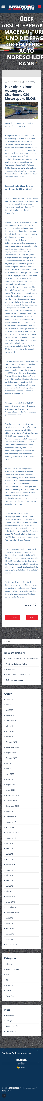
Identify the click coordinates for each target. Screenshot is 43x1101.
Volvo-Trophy (30, 82)
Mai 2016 (9, 854)
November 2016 (12, 832)
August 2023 (11, 753)
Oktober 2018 (11, 800)
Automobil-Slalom (13, 969)
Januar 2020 (10, 790)
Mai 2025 (9, 710)
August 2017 (11, 822)
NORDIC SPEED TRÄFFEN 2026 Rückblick (22, 658)
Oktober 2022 (11, 758)
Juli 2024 (9, 726)
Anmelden (10, 1015)
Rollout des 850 (12, 669)
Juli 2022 (9, 763)
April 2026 (10, 705)
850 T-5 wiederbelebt (14, 680)
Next (31, 617)
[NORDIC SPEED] (21, 6)
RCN (7, 980)
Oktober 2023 (11, 742)
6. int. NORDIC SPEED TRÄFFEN (18, 674)
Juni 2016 (9, 848)
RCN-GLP (9, 985)
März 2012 (10, 934)
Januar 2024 (10, 737)
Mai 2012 (9, 923)
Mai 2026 (9, 699)
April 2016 (10, 859)
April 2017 (10, 827)
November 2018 (12, 795)
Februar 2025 (11, 715)
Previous (13, 617)
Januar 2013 (10, 902)
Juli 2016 (9, 843)
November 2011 (12, 944)
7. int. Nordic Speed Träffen (16, 664)
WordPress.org (11, 1031)
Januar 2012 (10, 939)
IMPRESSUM (6, 1091)
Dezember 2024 (12, 721)
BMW (8, 974)
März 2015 (10, 891)
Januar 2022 (10, 779)
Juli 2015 (9, 875)
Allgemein (10, 964)
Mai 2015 (9, 886)
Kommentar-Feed (12, 1026)
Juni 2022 (9, 769)
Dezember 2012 (12, 907)
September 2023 (12, 747)
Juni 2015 (9, 880)
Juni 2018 (9, 811)
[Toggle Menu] (3, 6)
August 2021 (11, 784)
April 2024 (10, 731)
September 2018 (12, 806)
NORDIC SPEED (13, 1088)
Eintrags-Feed (11, 1021)
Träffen (8, 990)
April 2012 (10, 928)
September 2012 (12, 912)
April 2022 (10, 774)
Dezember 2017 (12, 816)
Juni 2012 (9, 918)
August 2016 (11, 838)
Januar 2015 (10, 896)
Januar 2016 (10, 864)
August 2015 (11, 870)
